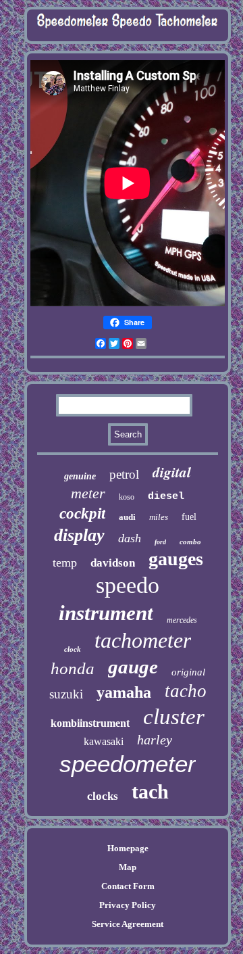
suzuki (66, 694)
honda (72, 668)
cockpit (82, 513)
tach (150, 791)
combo (190, 542)
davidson (112, 562)
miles (158, 517)
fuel (189, 517)
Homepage (127, 848)
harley (154, 739)
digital (172, 472)
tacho (186, 691)
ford (160, 542)
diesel (166, 496)
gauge (133, 666)
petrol (124, 474)
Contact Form (128, 886)
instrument (106, 613)
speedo (127, 585)
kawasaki (104, 741)
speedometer (127, 763)
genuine (80, 476)
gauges (175, 558)
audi (127, 517)
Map (127, 867)
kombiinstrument (90, 723)
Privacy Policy (127, 905)
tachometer (142, 640)
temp (65, 562)
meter (88, 493)
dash (129, 538)
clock (72, 649)
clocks (102, 796)
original (188, 672)
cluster (174, 717)
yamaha (124, 692)
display (79, 535)
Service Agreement (127, 924)
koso (126, 497)
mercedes (182, 620)
